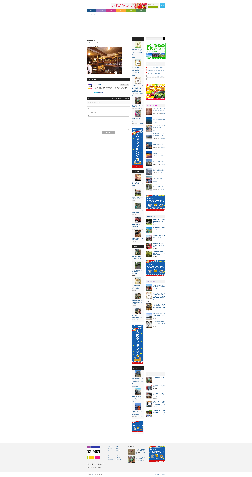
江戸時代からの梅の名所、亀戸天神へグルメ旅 (159, 236)
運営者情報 (163, 474)
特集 (131, 10)
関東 (117, 446)
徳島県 (134, 386)
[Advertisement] (126, 27)
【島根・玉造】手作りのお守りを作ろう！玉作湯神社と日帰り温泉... (159, 186)
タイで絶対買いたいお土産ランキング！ (137, 106)
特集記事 (156, 149)
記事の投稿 (118, 457)
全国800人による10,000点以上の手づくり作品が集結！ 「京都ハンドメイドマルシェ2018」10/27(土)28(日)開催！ (137, 88)
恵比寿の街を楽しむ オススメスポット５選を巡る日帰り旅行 (159, 245)
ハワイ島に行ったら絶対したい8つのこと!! (140, 450)
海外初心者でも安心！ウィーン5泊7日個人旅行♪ (137, 397)
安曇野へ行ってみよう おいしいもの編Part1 (137, 239)
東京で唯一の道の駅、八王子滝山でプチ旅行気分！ (137, 257)
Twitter (96, 92)
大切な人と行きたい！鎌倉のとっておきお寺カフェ (137, 198)
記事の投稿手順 (110, 459)
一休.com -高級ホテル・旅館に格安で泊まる (156, 76)
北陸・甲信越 (110, 448)
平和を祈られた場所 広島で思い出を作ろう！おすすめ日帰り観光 (159, 287)
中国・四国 (118, 450)
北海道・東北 (110, 446)
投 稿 (162, 5)
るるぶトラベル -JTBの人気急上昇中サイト (156, 73)
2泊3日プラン (138, 385)
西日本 (101, 10)
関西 (108, 450)
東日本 (91, 10)
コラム (121, 10)
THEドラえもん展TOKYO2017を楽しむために (137, 120)
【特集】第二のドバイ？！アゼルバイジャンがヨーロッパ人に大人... (159, 144)
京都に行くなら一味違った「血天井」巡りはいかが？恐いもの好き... (159, 110)
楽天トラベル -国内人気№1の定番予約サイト (156, 67)
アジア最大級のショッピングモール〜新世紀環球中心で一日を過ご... (159, 135)
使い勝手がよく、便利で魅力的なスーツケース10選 (159, 386)
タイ (141, 108)
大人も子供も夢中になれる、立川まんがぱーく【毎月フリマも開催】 (137, 287)
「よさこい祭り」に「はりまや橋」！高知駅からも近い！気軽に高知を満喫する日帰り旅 (159, 306)
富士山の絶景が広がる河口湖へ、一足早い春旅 (159, 228)
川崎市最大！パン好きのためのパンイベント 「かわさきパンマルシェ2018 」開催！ (137, 52)
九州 (108, 452)
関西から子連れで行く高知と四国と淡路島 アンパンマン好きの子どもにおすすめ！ (137, 381)
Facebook (100, 92)
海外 (111, 10)
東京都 (154, 130)
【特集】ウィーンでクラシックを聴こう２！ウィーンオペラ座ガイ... (159, 161)
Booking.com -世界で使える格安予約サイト (156, 70)
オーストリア (139, 399)
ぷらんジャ (93, 474)
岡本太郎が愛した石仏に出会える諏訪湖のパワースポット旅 (159, 221)
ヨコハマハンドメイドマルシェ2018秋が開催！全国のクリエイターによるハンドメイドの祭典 (137, 70)
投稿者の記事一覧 (124, 84)
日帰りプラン (139, 416)
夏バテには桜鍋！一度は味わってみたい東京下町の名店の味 (137, 184)
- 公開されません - (92, 112)
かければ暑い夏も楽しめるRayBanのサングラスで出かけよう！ (159, 395)
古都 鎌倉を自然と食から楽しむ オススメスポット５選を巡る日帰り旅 (159, 253)
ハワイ (142, 452)
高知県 (137, 386)
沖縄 (117, 452)
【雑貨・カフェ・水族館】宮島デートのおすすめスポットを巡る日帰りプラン (137, 413)
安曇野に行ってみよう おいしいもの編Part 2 (137, 225)
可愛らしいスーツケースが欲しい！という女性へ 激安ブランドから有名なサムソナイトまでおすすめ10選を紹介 (159, 404)
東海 (117, 448)
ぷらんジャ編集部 (102, 42)
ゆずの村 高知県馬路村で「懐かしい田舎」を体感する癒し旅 (159, 323)
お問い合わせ (118, 459)
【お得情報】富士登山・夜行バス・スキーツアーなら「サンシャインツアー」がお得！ (159, 412)
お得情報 (138, 108)
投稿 (141, 10)
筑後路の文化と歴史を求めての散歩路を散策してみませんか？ (137, 302)
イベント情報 (139, 93)
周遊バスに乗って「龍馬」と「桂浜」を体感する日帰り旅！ (159, 315)
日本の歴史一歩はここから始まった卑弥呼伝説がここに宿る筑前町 (137, 317)
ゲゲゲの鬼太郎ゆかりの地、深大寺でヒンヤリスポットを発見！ (137, 272)
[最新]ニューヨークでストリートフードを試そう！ (137, 211)
